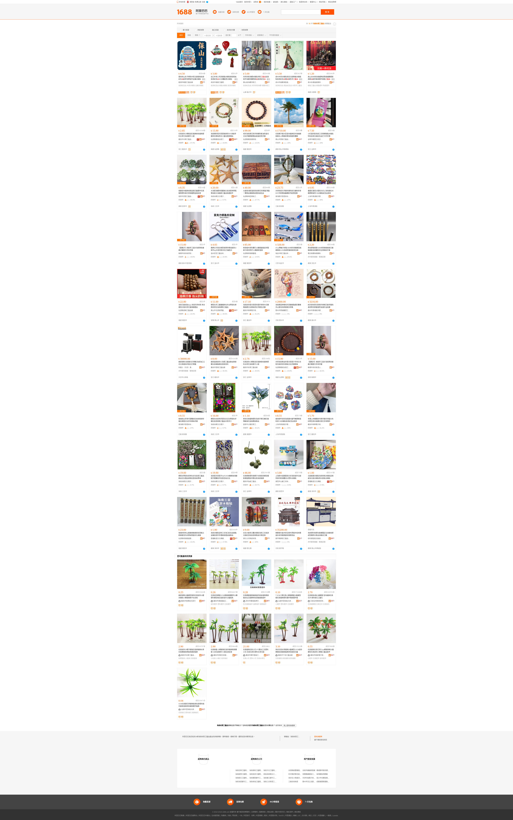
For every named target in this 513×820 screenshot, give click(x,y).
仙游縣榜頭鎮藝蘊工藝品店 (250, 253)
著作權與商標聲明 (243, 812)
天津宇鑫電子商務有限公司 (312, 778)
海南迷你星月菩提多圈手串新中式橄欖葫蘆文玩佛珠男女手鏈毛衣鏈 (256, 306)
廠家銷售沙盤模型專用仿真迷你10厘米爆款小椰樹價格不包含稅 (191, 596)
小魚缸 (218, 658)
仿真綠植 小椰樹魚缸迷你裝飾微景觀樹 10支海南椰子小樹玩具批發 (224, 651)
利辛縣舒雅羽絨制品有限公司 (298, 774)
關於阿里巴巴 (280, 812)
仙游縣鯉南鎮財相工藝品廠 (250, 139)
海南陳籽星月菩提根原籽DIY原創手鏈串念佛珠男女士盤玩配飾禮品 (223, 135)
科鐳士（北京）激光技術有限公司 (185, 367)
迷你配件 (323, 658)
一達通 (328, 816)
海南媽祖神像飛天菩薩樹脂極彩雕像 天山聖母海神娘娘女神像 (288, 306)
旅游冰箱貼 (232, 86)
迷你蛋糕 (292, 658)
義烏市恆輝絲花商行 (188, 601)
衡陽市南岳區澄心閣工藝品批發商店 (315, 367)
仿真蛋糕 (278, 658)
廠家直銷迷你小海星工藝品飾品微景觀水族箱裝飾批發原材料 (223, 363)
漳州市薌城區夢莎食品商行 (253, 601)
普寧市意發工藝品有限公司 (185, 196)
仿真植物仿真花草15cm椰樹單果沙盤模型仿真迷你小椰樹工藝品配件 (321, 651)
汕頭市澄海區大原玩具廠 (285, 601)
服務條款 (262, 812)
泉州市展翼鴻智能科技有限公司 (282, 82)
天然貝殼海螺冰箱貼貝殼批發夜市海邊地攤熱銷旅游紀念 (256, 78)
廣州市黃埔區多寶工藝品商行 (315, 310)
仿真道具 (194, 658)
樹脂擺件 (319, 86)
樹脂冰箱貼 (223, 86)
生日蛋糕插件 (248, 604)
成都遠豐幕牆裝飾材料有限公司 (327, 782)
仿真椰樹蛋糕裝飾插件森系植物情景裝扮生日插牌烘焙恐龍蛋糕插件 (256, 596)
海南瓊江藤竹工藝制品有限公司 (274, 778)
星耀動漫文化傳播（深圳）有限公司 (315, 481)
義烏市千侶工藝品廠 (285, 655)
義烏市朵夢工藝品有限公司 (188, 655)
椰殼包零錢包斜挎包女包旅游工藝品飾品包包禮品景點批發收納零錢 (191, 477)
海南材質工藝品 (296, 737)
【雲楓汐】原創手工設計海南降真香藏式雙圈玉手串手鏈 (191, 249)
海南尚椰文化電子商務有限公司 (218, 196)
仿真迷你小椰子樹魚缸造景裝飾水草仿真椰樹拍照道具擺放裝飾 (191, 651)
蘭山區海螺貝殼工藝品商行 (250, 82)
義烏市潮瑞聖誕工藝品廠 (220, 601)
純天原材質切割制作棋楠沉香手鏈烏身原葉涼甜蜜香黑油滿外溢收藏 (320, 306)
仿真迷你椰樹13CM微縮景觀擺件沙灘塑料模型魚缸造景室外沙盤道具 (224, 596)
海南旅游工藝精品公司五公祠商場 (261, 774)
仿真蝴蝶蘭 (312, 604)
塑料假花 (188, 713)
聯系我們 (289, 812)
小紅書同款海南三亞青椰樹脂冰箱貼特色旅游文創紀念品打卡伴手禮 (320, 135)
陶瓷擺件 (326, 86)
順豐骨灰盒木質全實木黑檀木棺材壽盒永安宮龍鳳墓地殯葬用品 (288, 534)
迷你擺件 (214, 604)
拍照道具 (181, 658)
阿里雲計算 (273, 816)
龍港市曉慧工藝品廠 (185, 82)
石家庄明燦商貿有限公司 (317, 601)
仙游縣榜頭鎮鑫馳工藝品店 (185, 538)
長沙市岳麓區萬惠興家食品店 (326, 778)
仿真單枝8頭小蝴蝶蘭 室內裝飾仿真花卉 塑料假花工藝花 (320, 596)
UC (299, 816)
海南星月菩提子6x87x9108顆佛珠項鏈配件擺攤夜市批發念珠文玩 (224, 477)
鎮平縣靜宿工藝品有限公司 (282, 538)
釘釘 (314, 816)
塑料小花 (253, 658)
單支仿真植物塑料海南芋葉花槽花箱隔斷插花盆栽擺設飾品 (256, 420)
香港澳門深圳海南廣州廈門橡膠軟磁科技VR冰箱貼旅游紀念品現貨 (288, 420)
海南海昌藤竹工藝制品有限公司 (246, 782)
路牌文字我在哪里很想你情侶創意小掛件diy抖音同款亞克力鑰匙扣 (223, 249)
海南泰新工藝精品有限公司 (259, 770)
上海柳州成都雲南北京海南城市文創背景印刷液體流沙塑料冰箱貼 (288, 477)
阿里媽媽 (259, 816)
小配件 (310, 658)
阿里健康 (321, 816)
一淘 (240, 816)
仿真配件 (316, 658)
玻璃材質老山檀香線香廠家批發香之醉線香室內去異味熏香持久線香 (191, 534)
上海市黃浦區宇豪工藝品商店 (315, 196)
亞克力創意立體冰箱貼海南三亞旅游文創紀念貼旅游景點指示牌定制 (256, 534)
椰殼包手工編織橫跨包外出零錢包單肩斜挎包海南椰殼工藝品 (223, 306)
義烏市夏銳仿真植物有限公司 (220, 655)
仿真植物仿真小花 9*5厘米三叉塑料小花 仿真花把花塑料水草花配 (255, 651)
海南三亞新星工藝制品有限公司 (274, 782)
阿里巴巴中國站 (204, 816)
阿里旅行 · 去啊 (249, 816)
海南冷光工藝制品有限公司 (273, 770)
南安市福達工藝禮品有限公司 (218, 82)
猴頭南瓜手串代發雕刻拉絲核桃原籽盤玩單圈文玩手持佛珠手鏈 (191, 420)
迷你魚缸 (224, 658)
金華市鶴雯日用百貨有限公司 (315, 139)
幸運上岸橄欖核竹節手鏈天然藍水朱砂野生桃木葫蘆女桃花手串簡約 (320, 420)
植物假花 (195, 713)
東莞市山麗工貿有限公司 (282, 481)
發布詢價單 (318, 737)
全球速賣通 (215, 816)
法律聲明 (254, 812)
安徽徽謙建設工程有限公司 (312, 774)
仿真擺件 (227, 604)
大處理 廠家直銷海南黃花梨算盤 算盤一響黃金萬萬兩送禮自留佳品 (256, 192)
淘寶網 (223, 816)
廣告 (203, 79)
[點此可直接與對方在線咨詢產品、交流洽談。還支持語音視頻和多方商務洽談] (204, 149)
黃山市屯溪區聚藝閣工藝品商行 (218, 310)
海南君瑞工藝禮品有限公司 (259, 782)
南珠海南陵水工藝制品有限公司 (274, 774)
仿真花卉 (319, 604)
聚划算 (234, 816)
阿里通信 (288, 816)
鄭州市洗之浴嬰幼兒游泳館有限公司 (315, 782)
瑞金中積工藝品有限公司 (282, 253)
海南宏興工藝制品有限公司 (245, 770)
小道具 (187, 658)
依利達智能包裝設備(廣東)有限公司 (315, 538)
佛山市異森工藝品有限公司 (282, 139)
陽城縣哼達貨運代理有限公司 (326, 770)
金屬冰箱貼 (199, 86)
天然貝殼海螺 (256, 86)
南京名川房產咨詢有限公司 (298, 778)
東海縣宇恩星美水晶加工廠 (282, 196)
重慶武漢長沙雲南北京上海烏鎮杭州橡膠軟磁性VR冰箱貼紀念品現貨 (320, 192)
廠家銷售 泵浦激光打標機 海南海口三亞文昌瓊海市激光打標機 (191, 363)
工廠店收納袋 (293, 782)
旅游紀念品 (182, 86)
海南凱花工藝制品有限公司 (245, 778)
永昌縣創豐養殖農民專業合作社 (299, 770)
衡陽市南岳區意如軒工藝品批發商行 (185, 253)
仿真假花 (326, 604)
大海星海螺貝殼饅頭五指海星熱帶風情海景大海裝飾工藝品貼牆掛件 (223, 192)
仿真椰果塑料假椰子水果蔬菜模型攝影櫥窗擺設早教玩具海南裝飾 (256, 477)
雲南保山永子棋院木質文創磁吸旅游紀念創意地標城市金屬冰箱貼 (191, 78)
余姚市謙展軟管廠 (308, 770)
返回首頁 (278, 725)
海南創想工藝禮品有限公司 (245, 774)
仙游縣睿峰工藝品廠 (185, 310)
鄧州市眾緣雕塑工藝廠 (282, 310)
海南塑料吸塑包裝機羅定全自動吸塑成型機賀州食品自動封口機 (320, 534)
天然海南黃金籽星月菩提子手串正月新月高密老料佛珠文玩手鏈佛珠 (288, 363)
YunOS (281, 816)
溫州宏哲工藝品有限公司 (218, 253)
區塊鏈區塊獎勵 (322, 774)
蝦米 (265, 816)
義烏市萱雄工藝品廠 (218, 367)
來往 (310, 816)
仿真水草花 (261, 658)
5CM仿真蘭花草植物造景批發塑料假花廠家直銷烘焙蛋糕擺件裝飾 (191, 705)
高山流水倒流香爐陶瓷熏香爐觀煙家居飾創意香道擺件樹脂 (320, 78)
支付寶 (304, 816)
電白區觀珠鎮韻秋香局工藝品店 (315, 253)
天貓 (229, 816)
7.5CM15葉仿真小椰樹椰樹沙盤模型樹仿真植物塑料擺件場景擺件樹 (288, 596)
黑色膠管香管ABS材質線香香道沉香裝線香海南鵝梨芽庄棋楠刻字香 (320, 249)
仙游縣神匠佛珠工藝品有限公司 (250, 196)
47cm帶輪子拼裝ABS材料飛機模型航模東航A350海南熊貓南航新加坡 (288, 249)
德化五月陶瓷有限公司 (250, 538)
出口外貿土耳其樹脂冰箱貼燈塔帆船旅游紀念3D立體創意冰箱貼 (223, 78)
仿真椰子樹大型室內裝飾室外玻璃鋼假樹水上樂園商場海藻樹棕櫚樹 (288, 135)
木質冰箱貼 (191, 86)
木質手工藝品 (297, 86)
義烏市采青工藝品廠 (250, 367)
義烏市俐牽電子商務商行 (250, 310)
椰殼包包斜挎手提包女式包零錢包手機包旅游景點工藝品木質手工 (223, 420)
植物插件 (263, 604)
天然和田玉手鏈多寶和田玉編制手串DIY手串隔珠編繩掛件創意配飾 (288, 192)
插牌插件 (256, 604)
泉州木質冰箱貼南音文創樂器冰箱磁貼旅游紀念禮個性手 (288, 78)
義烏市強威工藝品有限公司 (250, 481)
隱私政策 (270, 812)
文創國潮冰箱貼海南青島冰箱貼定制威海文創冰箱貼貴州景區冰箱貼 (320, 477)
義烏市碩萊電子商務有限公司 (317, 655)
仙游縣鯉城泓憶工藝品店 (218, 139)
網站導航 (297, 812)
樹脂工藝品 (312, 86)
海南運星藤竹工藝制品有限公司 (260, 778)
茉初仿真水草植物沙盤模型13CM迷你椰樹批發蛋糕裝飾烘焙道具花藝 (288, 651)
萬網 (294, 816)
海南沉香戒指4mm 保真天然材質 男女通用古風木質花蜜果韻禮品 (191, 306)
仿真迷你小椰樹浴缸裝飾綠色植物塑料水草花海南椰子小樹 (191, 135)
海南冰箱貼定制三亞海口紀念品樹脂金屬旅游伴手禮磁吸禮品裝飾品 (223, 534)
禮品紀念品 (288, 86)
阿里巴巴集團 (179, 816)
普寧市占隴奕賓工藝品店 (250, 424)
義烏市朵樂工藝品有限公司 (185, 139)
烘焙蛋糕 (285, 658)
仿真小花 (246, 658)
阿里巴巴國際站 (191, 816)
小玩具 (213, 658)
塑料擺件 (221, 604)
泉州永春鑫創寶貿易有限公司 (315, 82)
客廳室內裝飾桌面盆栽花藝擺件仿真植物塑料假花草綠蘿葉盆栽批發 (191, 192)
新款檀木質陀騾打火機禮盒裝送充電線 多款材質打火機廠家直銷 (256, 249)
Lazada (335, 816)
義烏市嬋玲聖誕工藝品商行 (253, 655)
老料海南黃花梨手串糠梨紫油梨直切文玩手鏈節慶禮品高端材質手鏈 (256, 135)
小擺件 (277, 604)
